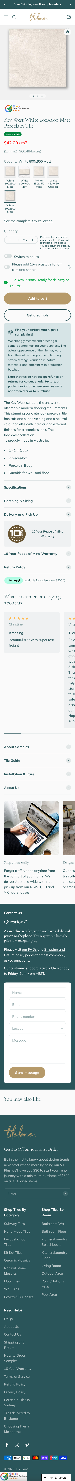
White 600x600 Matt (10, 208)
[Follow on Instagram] (17, 1445)
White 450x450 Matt (38, 183)
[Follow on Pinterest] (27, 1445)
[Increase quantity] (33, 239)
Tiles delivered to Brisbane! (17, 1415)
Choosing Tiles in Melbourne (17, 1429)
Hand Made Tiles (17, 1231)
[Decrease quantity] (10, 239)
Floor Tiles (12, 1281)
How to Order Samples (14, 1358)
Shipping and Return (14, 1345)
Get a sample (37, 315)
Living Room (51, 1265)
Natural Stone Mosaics (15, 1270)
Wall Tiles (11, 1289)
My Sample (58, 1477)
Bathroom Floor (54, 1231)
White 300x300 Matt (10, 183)
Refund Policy (14, 1384)
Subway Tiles (14, 1223)
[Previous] (4, 4)
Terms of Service (17, 1376)
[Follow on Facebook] (6, 1445)
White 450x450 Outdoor (53, 183)
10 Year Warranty (17, 1368)
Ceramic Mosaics (17, 1260)
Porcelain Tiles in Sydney (17, 1402)
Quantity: (11, 231)
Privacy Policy (14, 1392)
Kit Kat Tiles (13, 1252)
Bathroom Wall (53, 1223)
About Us (11, 1326)
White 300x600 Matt (24, 183)
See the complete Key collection (28, 221)
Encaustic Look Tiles (15, 1242)
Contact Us (12, 1334)
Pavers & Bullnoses (18, 1297)
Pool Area (49, 1294)
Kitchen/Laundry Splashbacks (54, 1242)
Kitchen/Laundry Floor (54, 1255)
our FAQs (29, 949)
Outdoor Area (52, 1273)
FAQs (8, 1319)
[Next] (70, 4)
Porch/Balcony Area (53, 1284)
